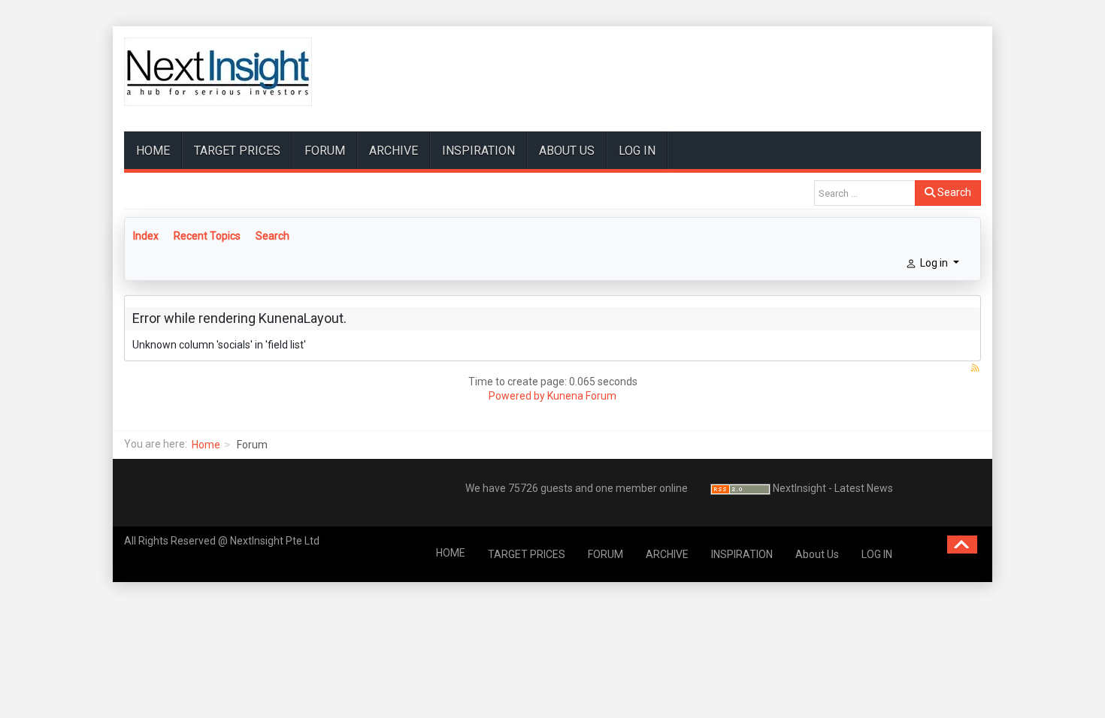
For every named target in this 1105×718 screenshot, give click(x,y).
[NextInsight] (218, 72)
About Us (567, 150)
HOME (153, 150)
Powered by (517, 396)
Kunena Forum (581, 396)
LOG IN (637, 150)
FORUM (324, 150)
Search (953, 192)
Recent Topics (207, 236)
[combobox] (865, 193)
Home (206, 445)
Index (146, 236)
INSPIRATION (478, 150)
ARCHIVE (393, 150)
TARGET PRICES (237, 150)
